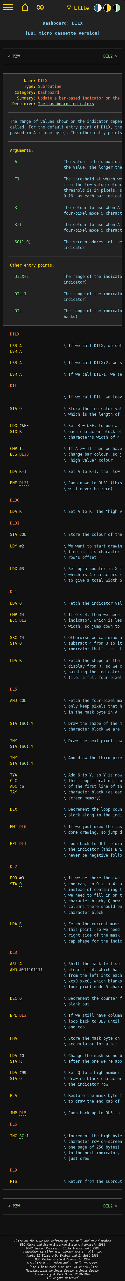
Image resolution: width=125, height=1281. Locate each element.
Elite (78, 8)
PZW (16, 56)
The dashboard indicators (66, 104)
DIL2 (108, 56)
